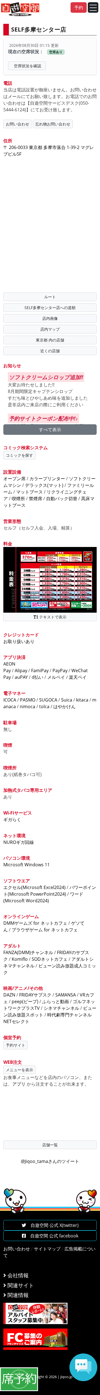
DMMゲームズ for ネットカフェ (35, 923)
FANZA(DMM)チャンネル (28, 952)
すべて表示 (50, 430)
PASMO (27, 700)
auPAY (21, 677)
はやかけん (64, 706)
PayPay (60, 670)
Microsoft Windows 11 (26, 865)
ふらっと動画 (55, 1001)
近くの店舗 (50, 350)
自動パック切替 (61, 498)
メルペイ (56, 677)
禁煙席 (35, 498)
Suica (66, 700)
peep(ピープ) (25, 1001)
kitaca (82, 700)
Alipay (21, 670)
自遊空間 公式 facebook (52, 1236)
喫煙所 (18, 498)
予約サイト (15, 1045)
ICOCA (9, 700)
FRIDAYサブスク (35, 995)
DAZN (9, 995)
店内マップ (50, 329)
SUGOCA (48, 700)
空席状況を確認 (27, 65)
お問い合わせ (17, 124)
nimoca (27, 706)
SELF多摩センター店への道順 (50, 307)
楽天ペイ (78, 677)
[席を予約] (19, 1379)
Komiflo (20, 959)
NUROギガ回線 (18, 842)
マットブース (29, 492)
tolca (44, 706)
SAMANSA (65, 995)
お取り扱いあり (18, 641)
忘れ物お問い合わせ (52, 124)
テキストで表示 (52, 617)
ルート (50, 296)
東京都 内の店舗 (50, 340)
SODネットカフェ (50, 959)
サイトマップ (47, 1249)
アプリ (19, 1084)
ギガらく (12, 819)
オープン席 (14, 479)
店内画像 (50, 318)
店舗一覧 (50, 1144)
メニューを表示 (19, 1069)
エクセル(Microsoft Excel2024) (34, 887)
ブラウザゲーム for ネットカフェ (45, 930)
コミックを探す (19, 455)
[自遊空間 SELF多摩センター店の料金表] (50, 579)
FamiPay (40, 670)
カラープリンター (47, 479)
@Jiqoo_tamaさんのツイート (50, 1161)
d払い (37, 677)
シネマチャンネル (61, 1008)
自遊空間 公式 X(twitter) (52, 1225)
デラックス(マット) (44, 485)
